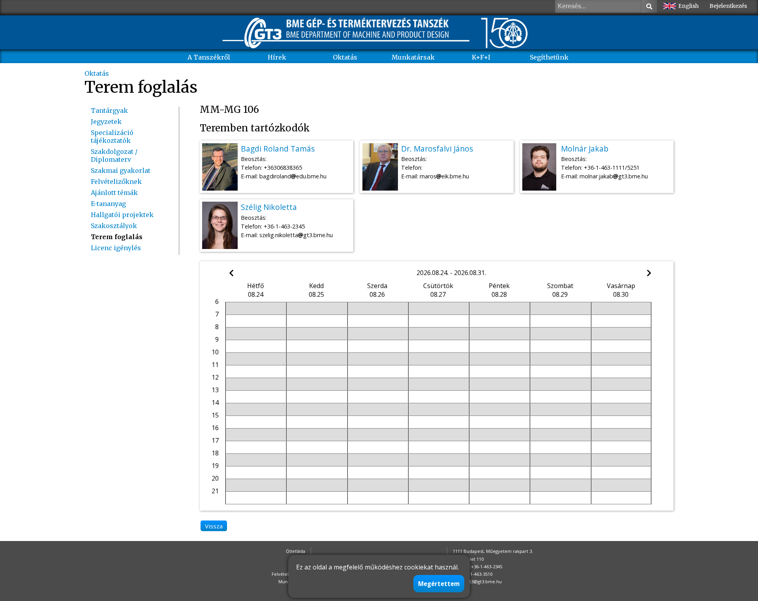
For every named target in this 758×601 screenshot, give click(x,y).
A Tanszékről (209, 57)
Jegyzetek (106, 121)
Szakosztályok (114, 226)
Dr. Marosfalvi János (437, 148)
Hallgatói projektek (122, 215)
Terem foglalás (117, 237)
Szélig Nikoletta (269, 207)
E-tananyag (108, 204)
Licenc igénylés (116, 248)
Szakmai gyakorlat (120, 170)
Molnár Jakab (584, 148)
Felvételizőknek (116, 181)
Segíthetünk (549, 57)
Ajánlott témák (114, 193)
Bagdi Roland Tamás (278, 148)
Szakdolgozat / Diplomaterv (114, 155)
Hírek (277, 57)
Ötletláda (295, 551)
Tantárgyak (109, 110)
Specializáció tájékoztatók (112, 136)
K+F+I (481, 57)
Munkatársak (413, 57)
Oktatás (345, 57)
